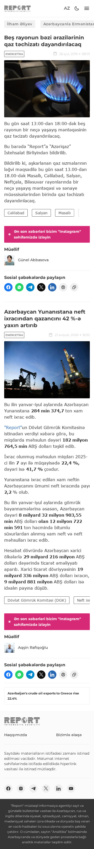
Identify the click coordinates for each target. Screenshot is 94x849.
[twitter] (41, 287)
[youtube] (71, 788)
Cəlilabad (16, 213)
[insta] (21, 788)
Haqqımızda (15, 734)
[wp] (19, 287)
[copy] (74, 287)
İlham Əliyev (19, 24)
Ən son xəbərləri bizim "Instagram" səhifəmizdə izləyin (47, 234)
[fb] (8, 287)
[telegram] (30, 287)
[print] (63, 287)
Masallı (64, 213)
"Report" (13, 427)
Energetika (14, 54)
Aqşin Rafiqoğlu (33, 647)
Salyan (41, 213)
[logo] (17, 8)
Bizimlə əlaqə (69, 734)
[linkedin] (52, 287)
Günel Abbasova (33, 260)
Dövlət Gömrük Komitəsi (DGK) (37, 600)
